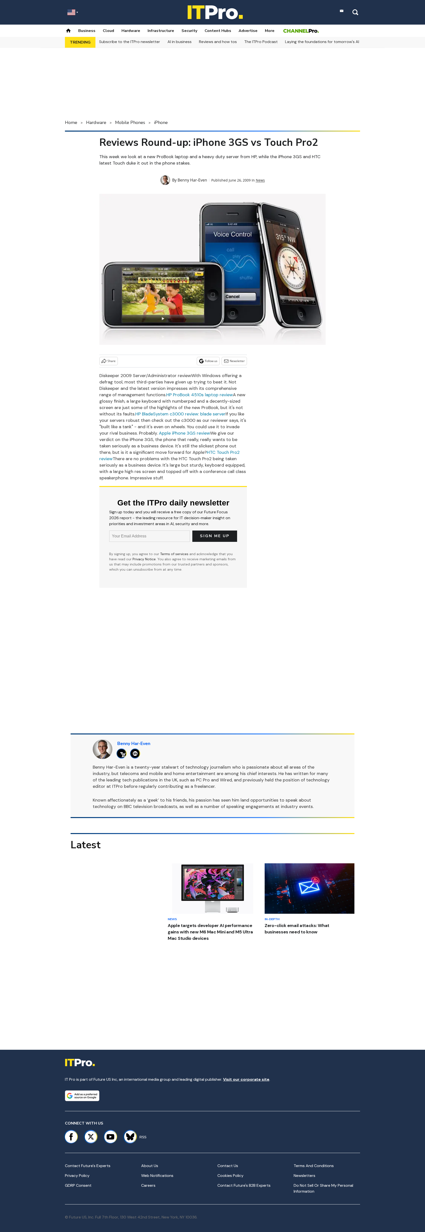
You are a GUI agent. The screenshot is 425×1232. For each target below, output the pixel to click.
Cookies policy (230, 1175)
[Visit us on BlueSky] (128, 1137)
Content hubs (218, 30)
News (260, 180)
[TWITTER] (122, 753)
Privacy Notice (144, 559)
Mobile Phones (130, 122)
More (269, 30)
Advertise (248, 30)
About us (149, 1165)
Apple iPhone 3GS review (184, 433)
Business (86, 30)
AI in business (179, 41)
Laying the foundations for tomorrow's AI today (328, 41)
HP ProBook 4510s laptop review (199, 395)
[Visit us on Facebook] (71, 1137)
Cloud (108, 30)
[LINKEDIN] (136, 753)
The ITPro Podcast (261, 41)
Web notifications (157, 1175)
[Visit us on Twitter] (91, 1137)
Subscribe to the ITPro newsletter (129, 41)
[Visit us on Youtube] (110, 1137)
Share (111, 361)
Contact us (227, 1165)
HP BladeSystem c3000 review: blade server (180, 414)
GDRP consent (78, 1185)
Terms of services (174, 554)
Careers (148, 1185)
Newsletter (237, 361)
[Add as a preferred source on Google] (82, 1095)
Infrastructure (161, 30)
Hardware (130, 30)
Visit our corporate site (246, 1079)
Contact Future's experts (87, 1165)
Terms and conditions (314, 1165)
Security (189, 30)
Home (71, 122)
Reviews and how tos (218, 41)
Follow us (211, 361)
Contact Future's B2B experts (244, 1185)
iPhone (161, 122)
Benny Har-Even (192, 180)
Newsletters (304, 1175)
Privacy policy (77, 1175)
